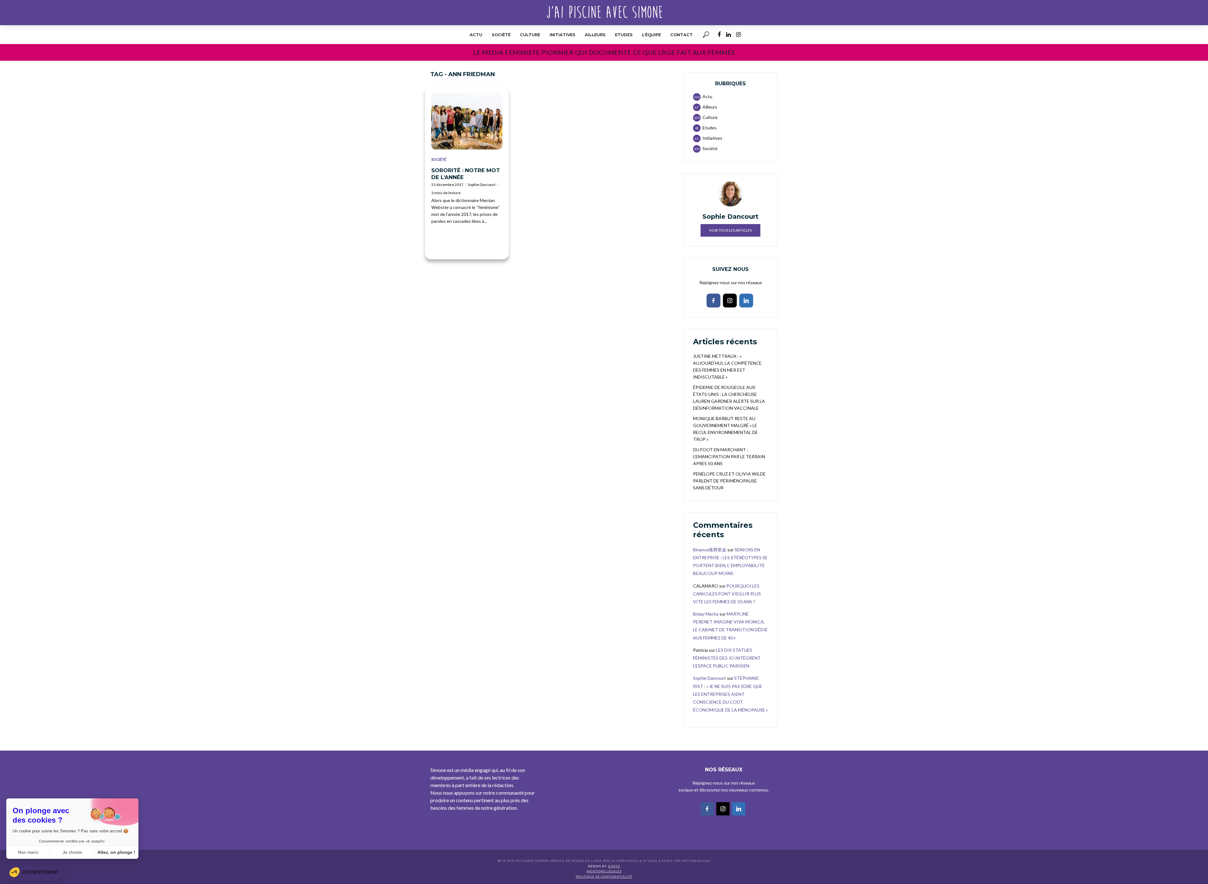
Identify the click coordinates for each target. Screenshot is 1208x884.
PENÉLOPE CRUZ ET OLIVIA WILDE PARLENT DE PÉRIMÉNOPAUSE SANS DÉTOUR (729, 480)
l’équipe (651, 34)
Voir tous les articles (730, 230)
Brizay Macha (706, 614)
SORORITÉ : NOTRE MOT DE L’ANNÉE (465, 173)
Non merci (28, 852)
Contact (681, 34)
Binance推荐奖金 (709, 549)
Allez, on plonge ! (116, 852)
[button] (34, 872)
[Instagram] (730, 300)
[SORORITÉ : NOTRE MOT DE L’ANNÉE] (466, 121)
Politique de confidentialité (604, 876)
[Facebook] (713, 300)
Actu (476, 34)
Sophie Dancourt (481, 184)
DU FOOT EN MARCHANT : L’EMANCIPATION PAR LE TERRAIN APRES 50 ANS (729, 456)
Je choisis (72, 852)
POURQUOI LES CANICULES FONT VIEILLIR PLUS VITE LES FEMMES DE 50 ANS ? (727, 593)
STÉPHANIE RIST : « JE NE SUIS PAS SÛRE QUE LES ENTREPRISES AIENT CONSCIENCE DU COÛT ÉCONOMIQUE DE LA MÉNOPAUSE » (730, 693)
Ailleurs (595, 34)
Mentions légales (604, 871)
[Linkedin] (746, 300)
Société (501, 34)
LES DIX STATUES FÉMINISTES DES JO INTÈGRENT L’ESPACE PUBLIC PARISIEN (727, 657)
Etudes (624, 34)
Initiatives (562, 34)
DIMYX (614, 866)
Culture (530, 34)
